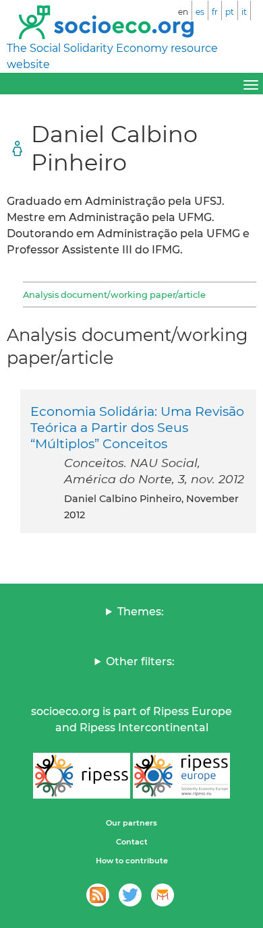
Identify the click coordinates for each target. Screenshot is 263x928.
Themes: (140, 611)
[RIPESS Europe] (181, 776)
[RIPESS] (81, 776)
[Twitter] (130, 895)
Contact (132, 841)
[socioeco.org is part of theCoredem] (162, 895)
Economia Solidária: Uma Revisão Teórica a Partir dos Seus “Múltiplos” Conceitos (137, 427)
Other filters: (140, 661)
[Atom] (97, 895)
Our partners (131, 823)
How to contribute (132, 860)
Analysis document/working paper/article (114, 294)
